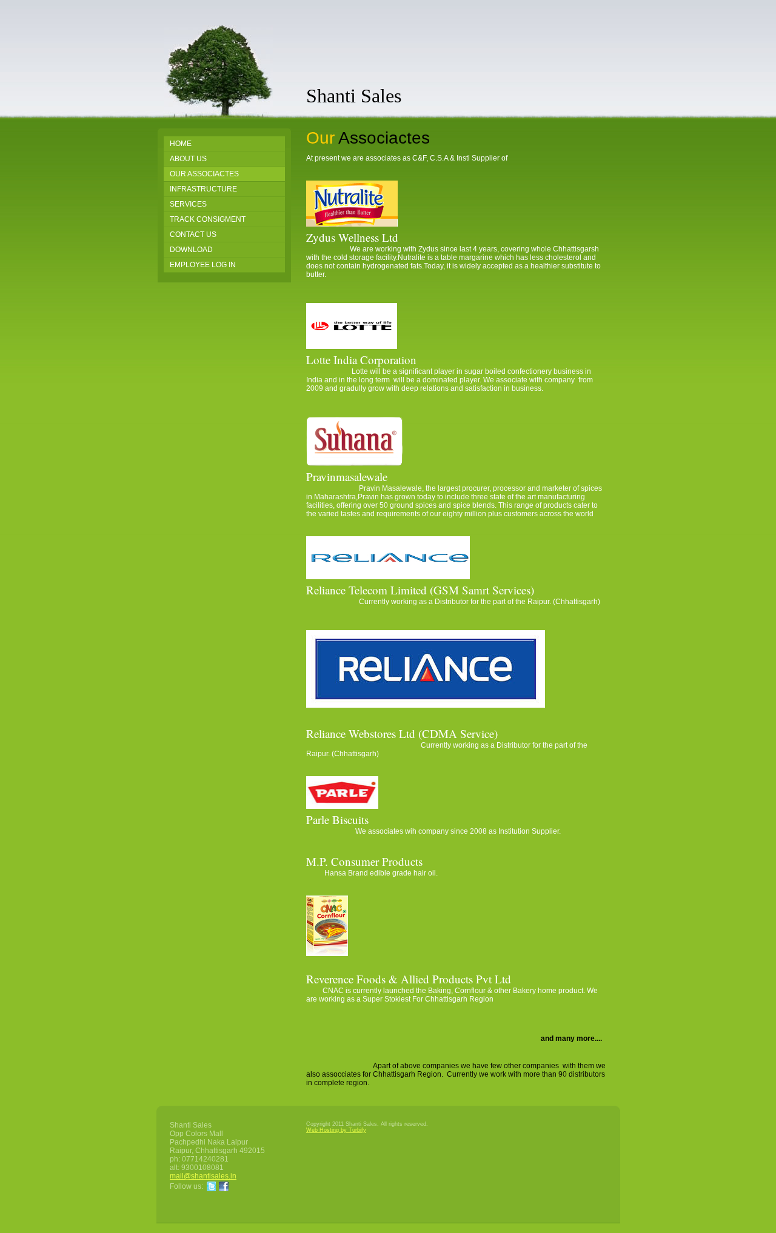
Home (181, 143)
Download (191, 249)
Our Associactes (204, 174)
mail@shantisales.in (203, 1176)
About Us (188, 159)
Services (188, 204)
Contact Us (193, 234)
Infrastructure (203, 189)
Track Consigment (208, 219)
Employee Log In (203, 265)
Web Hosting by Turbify (336, 1130)
